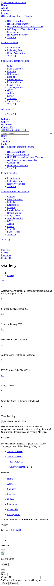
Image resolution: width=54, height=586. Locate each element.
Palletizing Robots (15, 50)
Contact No (6, 577)
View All (11, 37)
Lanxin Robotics (15, 79)
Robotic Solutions (9, 42)
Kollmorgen (13, 74)
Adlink (10, 93)
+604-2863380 (14, 451)
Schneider (12, 98)
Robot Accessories (16, 53)
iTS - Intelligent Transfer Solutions (17, 16)
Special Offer (13, 101)
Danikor (11, 77)
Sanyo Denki (13, 85)
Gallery (10, 275)
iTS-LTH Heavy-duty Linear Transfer (25, 26)
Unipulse (11, 71)
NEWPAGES (16, 530)
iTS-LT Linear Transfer (18, 24)
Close (4, 564)
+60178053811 (15, 461)
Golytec (11, 66)
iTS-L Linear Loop (16, 21)
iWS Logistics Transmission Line (23, 29)
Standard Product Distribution (15, 61)
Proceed (14, 583)
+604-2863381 (14, 456)
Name (4, 574)
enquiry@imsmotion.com (19, 467)
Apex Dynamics (15, 87)
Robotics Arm (13, 47)
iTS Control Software (17, 34)
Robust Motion (14, 82)
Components (13, 32)
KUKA (10, 95)
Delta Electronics (15, 68)
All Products (7, 109)
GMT (10, 90)
